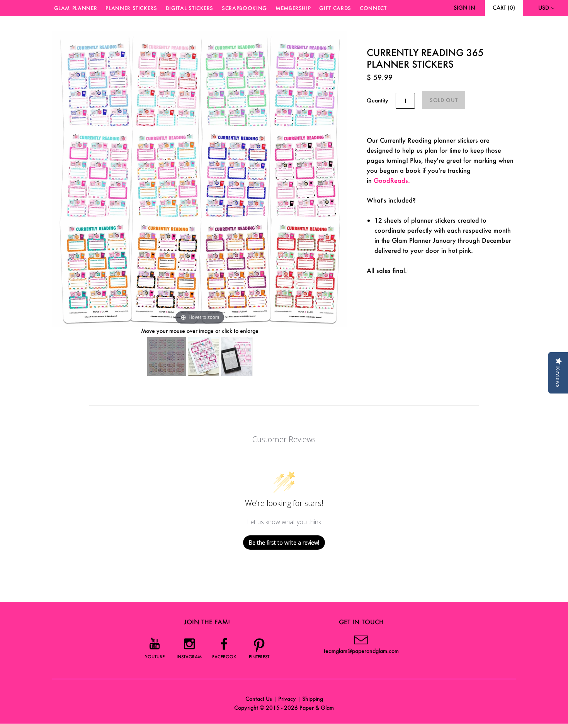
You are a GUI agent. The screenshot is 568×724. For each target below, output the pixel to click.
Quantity (377, 100)
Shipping (312, 698)
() (504, 7)
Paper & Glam (316, 707)
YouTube (155, 656)
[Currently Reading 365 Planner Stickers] (166, 356)
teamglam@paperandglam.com (361, 650)
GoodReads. (392, 180)
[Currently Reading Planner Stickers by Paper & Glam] (203, 356)
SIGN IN (464, 7)
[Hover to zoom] (199, 178)
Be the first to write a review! (284, 542)
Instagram (189, 656)
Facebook (224, 656)
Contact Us (258, 698)
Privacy (287, 698)
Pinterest (259, 656)
